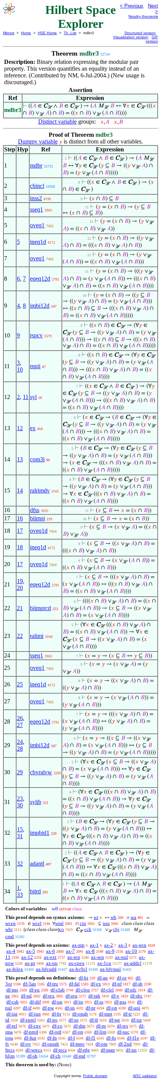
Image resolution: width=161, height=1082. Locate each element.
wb (113, 917)
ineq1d (38, 242)
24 (20, 742)
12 (20, 428)
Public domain (95, 1076)
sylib (35, 802)
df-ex (96, 984)
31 (20, 836)
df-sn (70, 1008)
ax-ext (50, 957)
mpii (35, 366)
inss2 (36, 198)
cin (83, 923)
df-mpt (105, 1014)
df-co (57, 1026)
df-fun (30, 1038)
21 (20, 608)
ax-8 (90, 951)
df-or (122, 978)
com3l (37, 459)
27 (20, 725)
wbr (9, 929)
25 (20, 684)
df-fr (93, 1020)
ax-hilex (14, 969)
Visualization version (130, 37)
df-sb (138, 984)
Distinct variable (57, 121)
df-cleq (83, 990)
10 (20, 369)
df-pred (31, 1032)
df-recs (60, 1050)
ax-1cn (104, 963)
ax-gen (139, 945)
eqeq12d (40, 278)
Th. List (70, 33)
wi (96, 917)
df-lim (100, 1032)
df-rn (101, 1026)
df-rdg (84, 1050)
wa (133, 917)
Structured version (140, 33)
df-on (77, 1032)
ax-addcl (133, 963)
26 (20, 718)
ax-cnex (77, 963)
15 (20, 829)
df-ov (25, 1044)
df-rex (49, 996)
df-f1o (133, 1038)
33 (20, 895)
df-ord (55, 1032)
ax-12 (27, 957)
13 (20, 459)
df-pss (120, 1002)
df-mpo (77, 1044)
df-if (27, 1008)
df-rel (11, 1026)
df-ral (26, 996)
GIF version (152, 39)
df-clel (107, 990)
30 (20, 805)
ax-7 (70, 951)
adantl (37, 863)
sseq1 (36, 209)
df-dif (35, 1002)
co (61, 929)
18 (20, 547)
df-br (56, 1014)
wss (106, 923)
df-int (12, 1014)
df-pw (48, 1008)
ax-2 (108, 945)
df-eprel (28, 1020)
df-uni (134, 1008)
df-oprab (50, 1044)
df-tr (127, 1014)
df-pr (90, 1008)
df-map (108, 1050)
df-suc (123, 1032)
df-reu (72, 996)
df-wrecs (33, 1050)
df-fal (74, 984)
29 (20, 772)
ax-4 (10, 951)
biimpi (37, 518)
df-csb (12, 1002)
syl (33, 397)
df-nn (131, 1050)
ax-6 (50, 951)
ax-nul (121, 957)
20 (20, 588)
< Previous (131, 6)
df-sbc (136, 996)
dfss (34, 510)
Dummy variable (38, 141)
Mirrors (8, 33)
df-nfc (131, 990)
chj (116, 929)
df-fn (52, 1038)
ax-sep (97, 957)
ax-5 (30, 951)
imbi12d (39, 305)
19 (20, 581)
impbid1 (39, 833)
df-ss (98, 1002)
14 (20, 490)
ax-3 (122, 945)
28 (20, 748)
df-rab (94, 996)
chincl (37, 186)
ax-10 (131, 951)
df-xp (136, 1020)
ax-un (52, 963)
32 (20, 863)
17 (20, 530)
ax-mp (78, 945)
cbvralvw (41, 772)
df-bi (83, 978)
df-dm (79, 1026)
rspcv (36, 335)
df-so (74, 1020)
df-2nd (125, 1044)
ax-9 (110, 951)
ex (33, 428)
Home (26, 33)
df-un (57, 1002)
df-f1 (90, 1038)
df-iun (34, 1014)
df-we (114, 1020)
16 (20, 518)
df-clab (58, 990)
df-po (52, 1020)
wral (59, 923)
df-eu (34, 990)
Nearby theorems (143, 16)
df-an (102, 978)
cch (87, 929)
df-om (101, 1044)
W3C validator (145, 1076)
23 (20, 798)
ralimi (36, 636)
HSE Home (47, 33)
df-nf (117, 984)
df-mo (12, 990)
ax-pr (30, 963)
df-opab (80, 1014)
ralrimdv (40, 490)
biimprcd (40, 608)
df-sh (32, 1056)
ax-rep (73, 957)
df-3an (29, 984)
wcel (37, 923)
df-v (115, 996)
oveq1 (37, 225)
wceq (10, 923)
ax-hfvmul (110, 969)
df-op (111, 1008)
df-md (79, 1056)
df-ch (55, 1056)
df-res (122, 1026)
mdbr (36, 165)
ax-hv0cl (78, 969)
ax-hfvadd (46, 969)
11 (25, 397)
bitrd (35, 891)
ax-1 (94, 945)
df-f (71, 1038)
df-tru (52, 984)
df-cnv (34, 1026)
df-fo (111, 1038)
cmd (9, 936)
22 (20, 636)
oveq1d (39, 530)
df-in (78, 1002)
